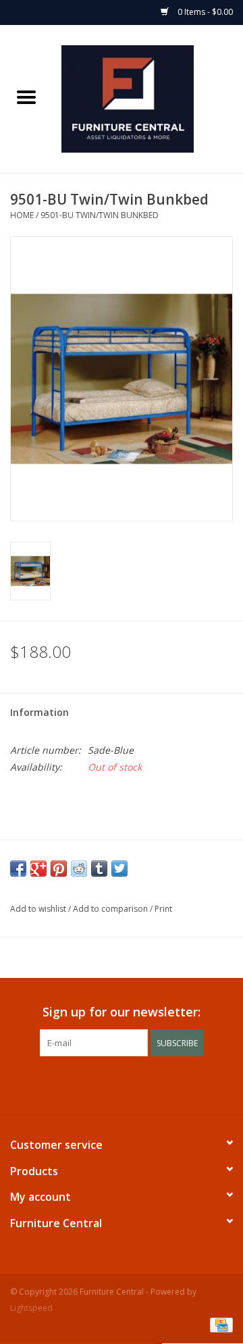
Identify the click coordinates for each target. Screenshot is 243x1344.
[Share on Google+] (38, 868)
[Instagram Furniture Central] (158, 1084)
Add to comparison (111, 908)
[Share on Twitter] (119, 868)
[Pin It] (59, 868)
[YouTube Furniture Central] (133, 1084)
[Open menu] (26, 96)
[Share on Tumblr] (99, 868)
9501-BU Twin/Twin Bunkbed (99, 215)
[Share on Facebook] (18, 868)
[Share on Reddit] (79, 868)
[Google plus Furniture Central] (109, 1084)
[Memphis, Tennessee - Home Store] (148, 97)
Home (22, 215)
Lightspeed (31, 1308)
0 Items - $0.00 (204, 12)
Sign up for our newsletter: (121, 1012)
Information (39, 712)
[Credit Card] (219, 1324)
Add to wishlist (39, 908)
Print (163, 908)
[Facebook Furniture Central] (85, 1084)
